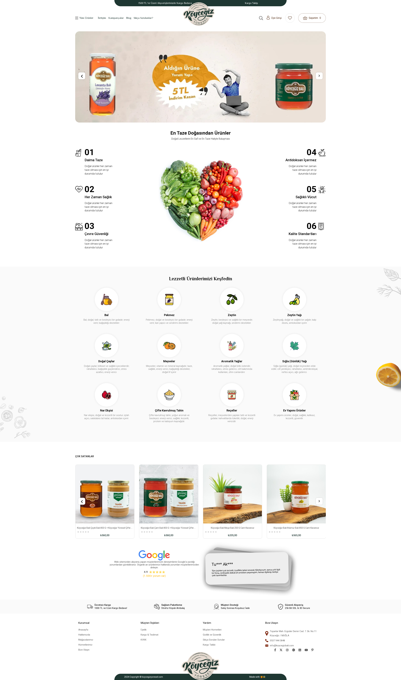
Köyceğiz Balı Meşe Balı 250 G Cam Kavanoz (168, 548)
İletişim (102, 17)
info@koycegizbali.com (282, 666)
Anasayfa (83, 650)
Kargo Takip (251, 3)
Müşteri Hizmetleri (212, 650)
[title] (204, 87)
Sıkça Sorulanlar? (143, 17)
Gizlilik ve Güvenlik (212, 655)
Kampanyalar (116, 17)
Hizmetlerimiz (85, 665)
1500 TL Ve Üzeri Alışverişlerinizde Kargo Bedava (165, 3)
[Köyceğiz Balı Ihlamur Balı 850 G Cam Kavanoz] (232, 515)
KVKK (143, 660)
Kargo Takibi (209, 665)
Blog (128, 17)
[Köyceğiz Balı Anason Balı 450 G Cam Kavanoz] (296, 515)
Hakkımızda (84, 655)
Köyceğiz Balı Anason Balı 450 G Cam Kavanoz (296, 548)
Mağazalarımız (85, 660)
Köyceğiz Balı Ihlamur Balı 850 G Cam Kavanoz (232, 548)
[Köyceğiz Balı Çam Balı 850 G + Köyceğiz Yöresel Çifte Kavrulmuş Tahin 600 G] (104, 515)
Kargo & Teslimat (149, 655)
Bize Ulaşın (83, 670)
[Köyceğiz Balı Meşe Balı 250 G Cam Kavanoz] (168, 515)
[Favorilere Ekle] (92, 554)
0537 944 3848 (277, 661)
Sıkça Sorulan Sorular (214, 660)
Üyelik (143, 650)
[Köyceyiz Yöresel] (199, 14)
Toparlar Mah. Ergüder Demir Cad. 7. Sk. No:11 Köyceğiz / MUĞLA (293, 654)
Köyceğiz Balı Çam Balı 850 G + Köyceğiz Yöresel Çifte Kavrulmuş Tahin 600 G (105, 548)
